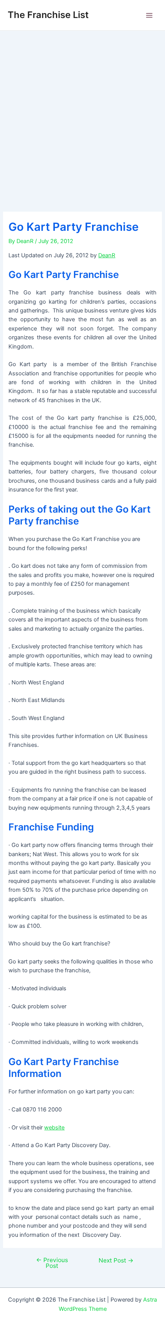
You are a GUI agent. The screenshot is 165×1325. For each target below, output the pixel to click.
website (54, 1127)
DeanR (106, 255)
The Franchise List (48, 14)
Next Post (116, 1261)
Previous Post (52, 1263)
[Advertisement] (82, 117)
